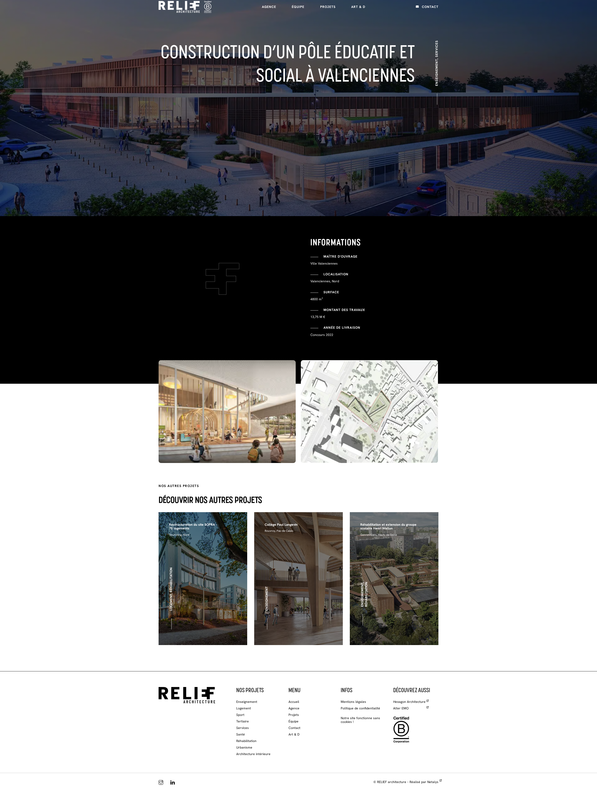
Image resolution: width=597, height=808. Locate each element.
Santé (240, 734)
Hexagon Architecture (409, 702)
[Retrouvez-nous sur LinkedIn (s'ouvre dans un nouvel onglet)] (172, 782)
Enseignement (246, 702)
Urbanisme (244, 747)
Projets (328, 7)
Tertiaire (242, 721)
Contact (430, 7)
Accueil (293, 702)
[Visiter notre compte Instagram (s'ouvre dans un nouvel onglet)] (161, 782)
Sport (240, 715)
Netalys (432, 782)
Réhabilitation (246, 741)
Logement (243, 708)
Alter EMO (401, 708)
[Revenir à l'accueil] (187, 695)
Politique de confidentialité (360, 708)
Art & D (358, 7)
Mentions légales (353, 702)
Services (242, 728)
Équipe (298, 7)
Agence (269, 7)
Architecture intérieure (253, 754)
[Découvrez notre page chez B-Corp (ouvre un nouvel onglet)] (401, 729)
